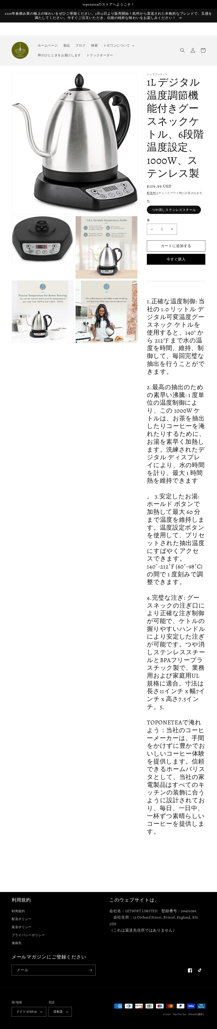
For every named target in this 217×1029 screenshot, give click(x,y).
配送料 (151, 193)
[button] (118, 45)
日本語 (58, 1011)
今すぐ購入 (176, 259)
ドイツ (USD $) (27, 1011)
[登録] (90, 970)
